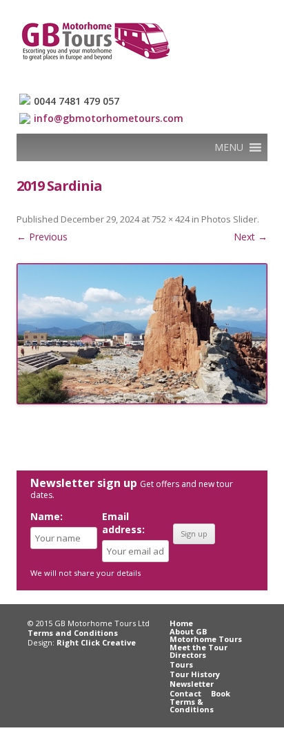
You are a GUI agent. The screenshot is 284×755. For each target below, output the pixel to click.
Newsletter (192, 684)
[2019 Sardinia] (142, 333)
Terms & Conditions (192, 705)
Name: (46, 516)
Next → (250, 236)
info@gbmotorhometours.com (108, 118)
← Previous (42, 236)
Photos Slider (229, 219)
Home (181, 623)
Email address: (123, 523)
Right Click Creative (96, 642)
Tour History (195, 674)
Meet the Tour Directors (198, 651)
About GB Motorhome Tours (206, 635)
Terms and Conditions (73, 633)
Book (220, 693)
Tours (181, 664)
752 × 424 (171, 219)
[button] (228, 147)
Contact (185, 693)
